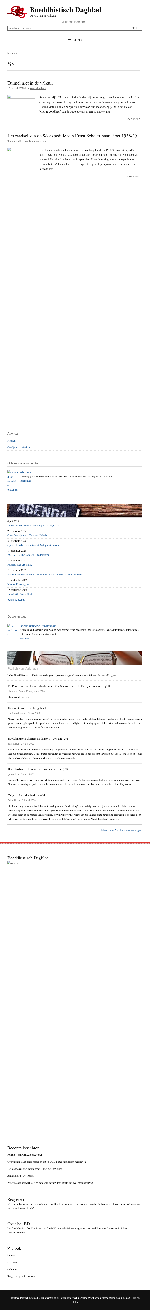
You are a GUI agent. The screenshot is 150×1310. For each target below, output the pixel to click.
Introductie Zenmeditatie (20, 594)
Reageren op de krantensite (21, 1276)
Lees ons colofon (16, 1232)
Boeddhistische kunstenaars (38, 625)
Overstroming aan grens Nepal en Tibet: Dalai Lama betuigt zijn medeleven (47, 1161)
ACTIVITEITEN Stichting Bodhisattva (28, 554)
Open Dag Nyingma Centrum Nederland (28, 535)
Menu (77, 40)
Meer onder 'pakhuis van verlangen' (121, 830)
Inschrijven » (26, 480)
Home (10, 53)
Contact (11, 1255)
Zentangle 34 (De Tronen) (21, 1175)
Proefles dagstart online (20, 564)
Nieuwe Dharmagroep (19, 584)
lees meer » (26, 638)
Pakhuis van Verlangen (23, 668)
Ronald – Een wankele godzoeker (25, 1154)
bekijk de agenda (16, 599)
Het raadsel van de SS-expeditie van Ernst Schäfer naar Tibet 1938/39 (72, 135)
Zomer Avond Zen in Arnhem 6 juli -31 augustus (33, 525)
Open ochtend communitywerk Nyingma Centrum (33, 545)
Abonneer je (28, 472)
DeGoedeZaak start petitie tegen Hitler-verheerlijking (35, 1168)
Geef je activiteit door (19, 447)
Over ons (12, 1262)
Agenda (11, 440)
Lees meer (133, 119)
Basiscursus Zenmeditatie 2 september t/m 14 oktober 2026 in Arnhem (45, 574)
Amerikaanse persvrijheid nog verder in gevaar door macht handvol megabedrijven (50, 1183)
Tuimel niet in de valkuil (30, 83)
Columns (12, 1269)
